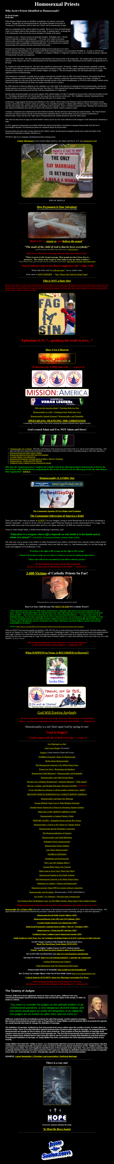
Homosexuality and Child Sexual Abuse (57, 777)
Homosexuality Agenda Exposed (44, 416)
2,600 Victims (36, 573)
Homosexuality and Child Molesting (57, 837)
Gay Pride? (38, 896)
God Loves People (52, 748)
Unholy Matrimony (25, 141)
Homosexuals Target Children (57, 846)
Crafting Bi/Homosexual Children (57, 961)
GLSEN (41, 520)
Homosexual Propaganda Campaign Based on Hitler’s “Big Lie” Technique (36, 459)
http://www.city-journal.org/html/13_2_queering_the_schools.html (66, 958)
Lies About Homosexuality (57, 850)
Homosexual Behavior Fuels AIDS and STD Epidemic (29, 455)
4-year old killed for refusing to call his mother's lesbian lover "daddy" (57, 790)
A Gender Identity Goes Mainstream (22, 457)
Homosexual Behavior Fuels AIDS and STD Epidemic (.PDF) (57, 919)
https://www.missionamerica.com (83, 973)
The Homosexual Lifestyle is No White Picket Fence (57, 765)
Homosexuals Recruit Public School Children (26, 453)
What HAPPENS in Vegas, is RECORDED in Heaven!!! (57, 652)
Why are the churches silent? (46, 408)
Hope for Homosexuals (66, 757)
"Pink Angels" (81, 782)
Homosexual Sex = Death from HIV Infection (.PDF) (57, 930)
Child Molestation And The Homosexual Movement (57, 966)
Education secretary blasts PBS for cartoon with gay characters (57, 888)
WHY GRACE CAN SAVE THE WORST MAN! (81, 261)
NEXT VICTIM (62, 607)
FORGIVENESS (73, 249)
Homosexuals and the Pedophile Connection (57, 829)
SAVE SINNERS (45, 274)
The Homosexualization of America (57, 833)
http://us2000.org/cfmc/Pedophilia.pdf (72, 970)
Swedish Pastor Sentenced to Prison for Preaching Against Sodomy (57, 807)
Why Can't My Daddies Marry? (57, 863)
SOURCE (26, 472)
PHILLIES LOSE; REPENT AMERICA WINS (57, 812)
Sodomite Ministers (66, 782)
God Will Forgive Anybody (57, 712)
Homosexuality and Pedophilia (71, 416)
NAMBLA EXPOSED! (57, 854)
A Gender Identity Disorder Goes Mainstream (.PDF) (57, 923)
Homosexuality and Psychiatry (41, 892)
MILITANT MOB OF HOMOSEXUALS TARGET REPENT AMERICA (57, 794)
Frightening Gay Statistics (46, 883)
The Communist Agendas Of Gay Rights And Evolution (57, 511)
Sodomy (43, 752)
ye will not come (57, 270)
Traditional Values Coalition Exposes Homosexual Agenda (30, 463)
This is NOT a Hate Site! (57, 280)
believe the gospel (72, 241)
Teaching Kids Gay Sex (69, 408)
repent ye (51, 241)
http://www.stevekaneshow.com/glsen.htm (72, 954)
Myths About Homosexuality (57, 761)
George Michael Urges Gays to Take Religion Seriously (57, 803)
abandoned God (89, 141)
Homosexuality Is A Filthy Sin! (57, 478)
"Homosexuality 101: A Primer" (21, 449)
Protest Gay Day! (46, 769)
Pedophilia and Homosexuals (57, 859)
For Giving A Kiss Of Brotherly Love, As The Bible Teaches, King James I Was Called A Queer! (57, 901)
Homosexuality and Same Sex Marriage (57, 799)
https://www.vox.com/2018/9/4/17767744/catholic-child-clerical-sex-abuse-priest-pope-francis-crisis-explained (50, 626)
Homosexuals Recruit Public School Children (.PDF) (57, 915)
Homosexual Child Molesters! (44, 773)
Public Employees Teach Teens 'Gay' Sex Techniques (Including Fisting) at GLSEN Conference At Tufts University (57, 938)
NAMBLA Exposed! (47, 757)
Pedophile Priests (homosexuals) (57, 842)
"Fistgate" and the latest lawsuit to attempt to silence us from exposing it (57, 950)
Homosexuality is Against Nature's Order (57, 816)
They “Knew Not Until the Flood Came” (71, 274)
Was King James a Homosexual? (68, 897)
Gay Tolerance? (50, 897)
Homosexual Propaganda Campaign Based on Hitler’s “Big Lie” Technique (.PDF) (57, 927)
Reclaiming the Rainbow (65, 769)
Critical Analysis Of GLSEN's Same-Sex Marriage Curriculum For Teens (57, 977)
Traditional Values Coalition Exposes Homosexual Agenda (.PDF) (57, 934)
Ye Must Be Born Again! (57, 1129)
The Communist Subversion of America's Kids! (57, 515)
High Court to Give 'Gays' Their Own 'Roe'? (57, 871)
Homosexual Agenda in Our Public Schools (57, 875)
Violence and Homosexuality (67, 883)
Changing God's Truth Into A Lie (67, 412)
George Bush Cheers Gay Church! (57, 867)
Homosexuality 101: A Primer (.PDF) (19, 909)
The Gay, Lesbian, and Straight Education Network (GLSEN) (52, 786)
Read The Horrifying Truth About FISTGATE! (57, 944)
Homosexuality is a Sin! (43, 412)
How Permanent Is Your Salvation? (57, 206)
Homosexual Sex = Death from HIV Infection (26, 461)
